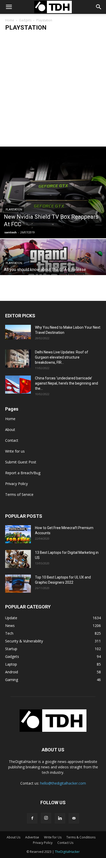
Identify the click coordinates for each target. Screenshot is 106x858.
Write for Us (52, 837)
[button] (99, 7)
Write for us (15, 451)
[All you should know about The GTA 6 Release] (53, 265)
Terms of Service (19, 494)
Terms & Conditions (80, 837)
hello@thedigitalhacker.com (63, 783)
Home (9, 20)
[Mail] (74, 818)
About (10, 429)
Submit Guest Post (20, 462)
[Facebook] (32, 818)
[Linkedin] (60, 818)
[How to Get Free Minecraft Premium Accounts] (18, 534)
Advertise (32, 837)
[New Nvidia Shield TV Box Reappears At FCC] (53, 192)
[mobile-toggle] (9, 7)
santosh (10, 232)
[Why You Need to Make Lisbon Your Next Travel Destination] (18, 332)
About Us (13, 837)
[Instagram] (46, 818)
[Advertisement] (53, 91)
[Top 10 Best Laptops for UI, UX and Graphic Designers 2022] (18, 584)
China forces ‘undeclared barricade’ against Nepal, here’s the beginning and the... (66, 383)
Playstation (14, 209)
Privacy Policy (16, 483)
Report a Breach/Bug (22, 472)
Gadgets (25, 20)
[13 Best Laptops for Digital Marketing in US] (18, 559)
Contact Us (65, 842)
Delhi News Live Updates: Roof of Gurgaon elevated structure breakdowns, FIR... (61, 357)
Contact (11, 440)
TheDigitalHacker (67, 851)
